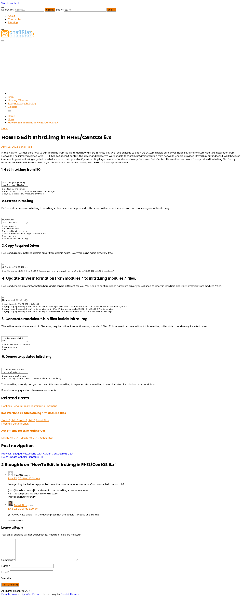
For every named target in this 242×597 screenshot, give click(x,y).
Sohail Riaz (25, 146)
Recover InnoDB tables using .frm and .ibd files (33, 413)
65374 (60, 9)
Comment (8, 559)
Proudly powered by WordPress (20, 594)
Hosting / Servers (18, 100)
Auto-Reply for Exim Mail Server (23, 431)
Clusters (12, 106)
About (11, 15)
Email (5, 572)
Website (6, 578)
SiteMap (13, 22)
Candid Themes (70, 594)
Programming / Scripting (22, 103)
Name (5, 565)
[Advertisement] (121, 66)
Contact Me (15, 19)
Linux (11, 96)
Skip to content (10, 3)
